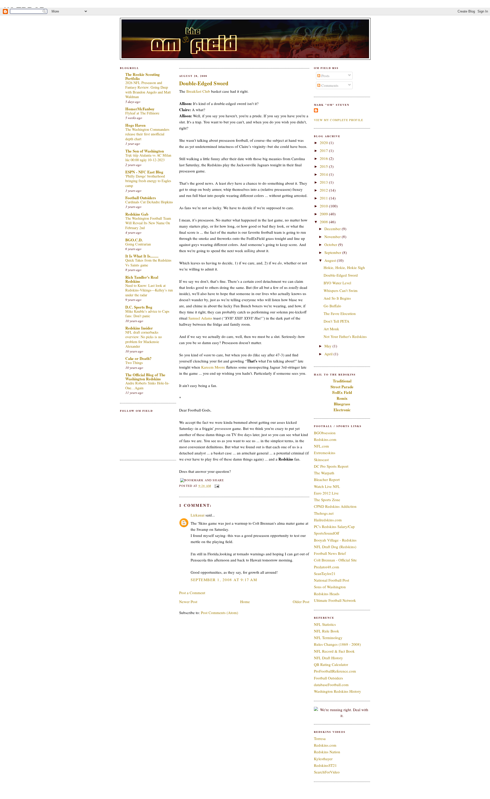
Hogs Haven (135, 125)
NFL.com (321, 446)
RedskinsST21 (325, 765)
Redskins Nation (327, 751)
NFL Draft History (328, 657)
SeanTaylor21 (325, 573)
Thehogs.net (324, 513)
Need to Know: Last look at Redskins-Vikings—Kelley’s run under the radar (149, 290)
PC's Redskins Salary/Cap (334, 526)
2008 (324, 221)
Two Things (134, 362)
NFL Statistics (325, 624)
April (329, 353)
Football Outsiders (140, 198)
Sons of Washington (330, 586)
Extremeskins (324, 452)
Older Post (301, 601)
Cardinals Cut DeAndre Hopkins (149, 201)
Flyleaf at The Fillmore (142, 113)
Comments (329, 85)
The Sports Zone (327, 499)
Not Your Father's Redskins (345, 336)
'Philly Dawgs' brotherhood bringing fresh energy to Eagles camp (148, 181)
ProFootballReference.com (335, 671)
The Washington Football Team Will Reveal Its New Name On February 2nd (148, 223)
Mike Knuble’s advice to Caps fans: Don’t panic (147, 314)
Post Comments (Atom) (219, 612)
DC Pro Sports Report (331, 466)
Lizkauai (197, 515)
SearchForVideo (327, 771)
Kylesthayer (323, 758)
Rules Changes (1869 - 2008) (337, 644)
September (333, 252)
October (331, 244)
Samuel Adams (200, 318)
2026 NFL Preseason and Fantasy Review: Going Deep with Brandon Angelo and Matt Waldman (148, 89)
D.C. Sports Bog (138, 307)
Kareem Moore (213, 367)
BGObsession (325, 432)
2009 (324, 213)
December (333, 228)
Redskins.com (325, 439)
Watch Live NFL (327, 486)
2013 (324, 182)
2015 (324, 166)
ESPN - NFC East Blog (144, 172)
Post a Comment (192, 592)
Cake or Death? (138, 358)
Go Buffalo (332, 305)
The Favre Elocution (340, 313)
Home (245, 601)
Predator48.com (326, 566)
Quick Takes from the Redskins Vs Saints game (148, 262)
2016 (324, 158)
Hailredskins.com (328, 519)
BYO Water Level (337, 282)
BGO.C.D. (134, 240)
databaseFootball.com (331, 684)
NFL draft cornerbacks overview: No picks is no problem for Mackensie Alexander (143, 339)
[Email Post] (216, 486)
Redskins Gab (136, 214)
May (328, 345)
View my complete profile (338, 120)
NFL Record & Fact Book (334, 651)
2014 (324, 174)
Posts (324, 75)
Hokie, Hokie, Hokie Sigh (344, 267)
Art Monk (331, 328)
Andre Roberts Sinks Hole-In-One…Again (147, 385)
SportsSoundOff (326, 533)
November (333, 236)
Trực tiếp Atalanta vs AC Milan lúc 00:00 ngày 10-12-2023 (148, 157)
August (330, 260)
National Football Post (331, 580)
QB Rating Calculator (331, 664)
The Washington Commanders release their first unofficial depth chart (147, 134)
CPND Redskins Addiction (335, 506)
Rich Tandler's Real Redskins (141, 279)
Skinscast (321, 459)
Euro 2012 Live (326, 493)
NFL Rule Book (326, 630)
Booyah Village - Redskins (335, 540)
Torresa (320, 738)
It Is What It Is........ (141, 256)
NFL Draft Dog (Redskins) (335, 546)
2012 (324, 190)
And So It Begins (337, 298)
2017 (324, 150)
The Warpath (324, 472)
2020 (324, 142)
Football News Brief (330, 553)
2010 (324, 205)
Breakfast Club (198, 91)
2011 (324, 198)
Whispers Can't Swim (341, 290)
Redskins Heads (326, 593)
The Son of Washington (144, 151)
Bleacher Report (327, 479)
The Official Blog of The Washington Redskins (145, 377)
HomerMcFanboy (140, 109)
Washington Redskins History (337, 691)
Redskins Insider (139, 328)
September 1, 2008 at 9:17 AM (224, 579)
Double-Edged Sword (203, 83)
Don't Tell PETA (336, 321)
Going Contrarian (138, 244)
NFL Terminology (328, 637)
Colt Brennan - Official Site (335, 559)
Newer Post (188, 601)
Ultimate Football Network (335, 600)
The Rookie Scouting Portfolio (142, 76)
